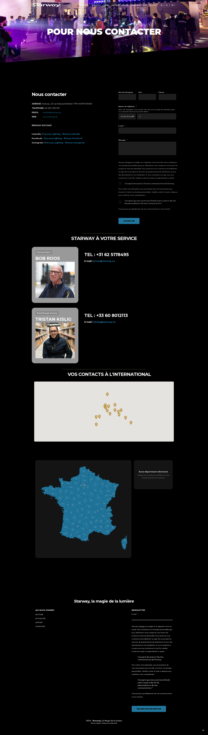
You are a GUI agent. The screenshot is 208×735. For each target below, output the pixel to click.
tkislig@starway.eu (105, 322)
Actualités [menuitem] (84, 5)
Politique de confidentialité (109, 723)
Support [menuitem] (115, 5)
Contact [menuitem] (153, 5)
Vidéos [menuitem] (106, 5)
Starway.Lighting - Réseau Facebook (63, 138)
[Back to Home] (46, 5)
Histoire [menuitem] (125, 5)
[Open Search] (167, 5)
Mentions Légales (96, 723)
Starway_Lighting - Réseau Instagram (64, 142)
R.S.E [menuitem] (145, 5)
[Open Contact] (161, 5)
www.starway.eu (50, 116)
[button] (203, 730)
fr (172, 5)
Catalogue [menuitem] (135, 5)
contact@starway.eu (52, 112)
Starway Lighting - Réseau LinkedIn (61, 134)
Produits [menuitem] (95, 5)
